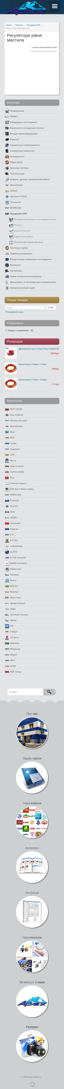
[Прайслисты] (32, 777)
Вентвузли (15, 265)
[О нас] (32, 732)
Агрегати (14, 139)
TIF (12, 626)
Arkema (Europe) (18, 420)
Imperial (14, 529)
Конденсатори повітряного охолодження (30, 259)
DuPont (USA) (17, 472)
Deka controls (17, 466)
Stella (13, 609)
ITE (12, 534)
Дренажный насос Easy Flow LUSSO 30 (39, 349)
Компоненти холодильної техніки (27, 128)
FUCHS (14, 506)
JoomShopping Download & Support (43, 51)
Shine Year (15, 597)
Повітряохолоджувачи (21, 253)
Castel (13, 443)
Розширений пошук (14, 312)
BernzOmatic (16, 185)
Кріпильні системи (19, 168)
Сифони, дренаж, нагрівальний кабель (30, 179)
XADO (13, 666)
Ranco (13, 580)
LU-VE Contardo (18, 557)
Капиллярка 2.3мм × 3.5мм (32, 379)
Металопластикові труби (22, 288)
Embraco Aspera (18, 483)
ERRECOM (15, 208)
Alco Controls (16, 415)
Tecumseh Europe (19, 614)
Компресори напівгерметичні (25, 145)
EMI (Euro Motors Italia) (22, 489)
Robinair (14, 592)
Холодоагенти (17, 156)
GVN (12, 512)
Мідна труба (16, 162)
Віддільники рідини (23, 236)
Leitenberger (16, 546)
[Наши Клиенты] (32, 822)
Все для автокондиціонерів (23, 133)
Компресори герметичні (22, 151)
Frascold (14, 500)
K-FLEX (14, 540)
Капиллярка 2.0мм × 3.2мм (32, 364)
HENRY (14, 116)
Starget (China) (17, 603)
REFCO (14, 586)
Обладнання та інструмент (23, 122)
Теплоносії (15, 202)
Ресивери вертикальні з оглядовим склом (35, 219)
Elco (12, 477)
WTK (12, 660)
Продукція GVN (18, 213)
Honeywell (15, 523)
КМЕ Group (15, 671)
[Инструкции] (32, 911)
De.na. (13, 460)
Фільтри (18, 225)
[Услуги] (32, 956)
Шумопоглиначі (22, 230)
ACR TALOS (16, 409)
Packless (14, 574)
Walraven (14, 643)
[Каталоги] (32, 867)
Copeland (15, 449)
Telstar (13, 620)
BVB (12, 437)
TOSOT (14, 632)
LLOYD (13, 552)
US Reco (14, 637)
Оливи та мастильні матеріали (25, 276)
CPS (12, 455)
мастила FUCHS (18, 196)
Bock (12, 432)
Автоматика (16, 270)
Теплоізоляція (17, 173)
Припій (13, 190)
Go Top (32, 1084)
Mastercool (15, 569)
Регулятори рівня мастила (28, 242)
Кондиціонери (17, 111)
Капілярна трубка (19, 248)
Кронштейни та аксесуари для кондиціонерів (33, 282)
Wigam (13, 654)
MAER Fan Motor (18, 563)
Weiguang (15, 649)
